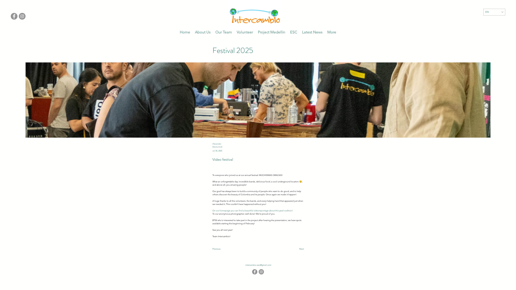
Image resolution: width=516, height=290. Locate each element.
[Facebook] (14, 16)
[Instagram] (22, 16)
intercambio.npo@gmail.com (258, 265)
